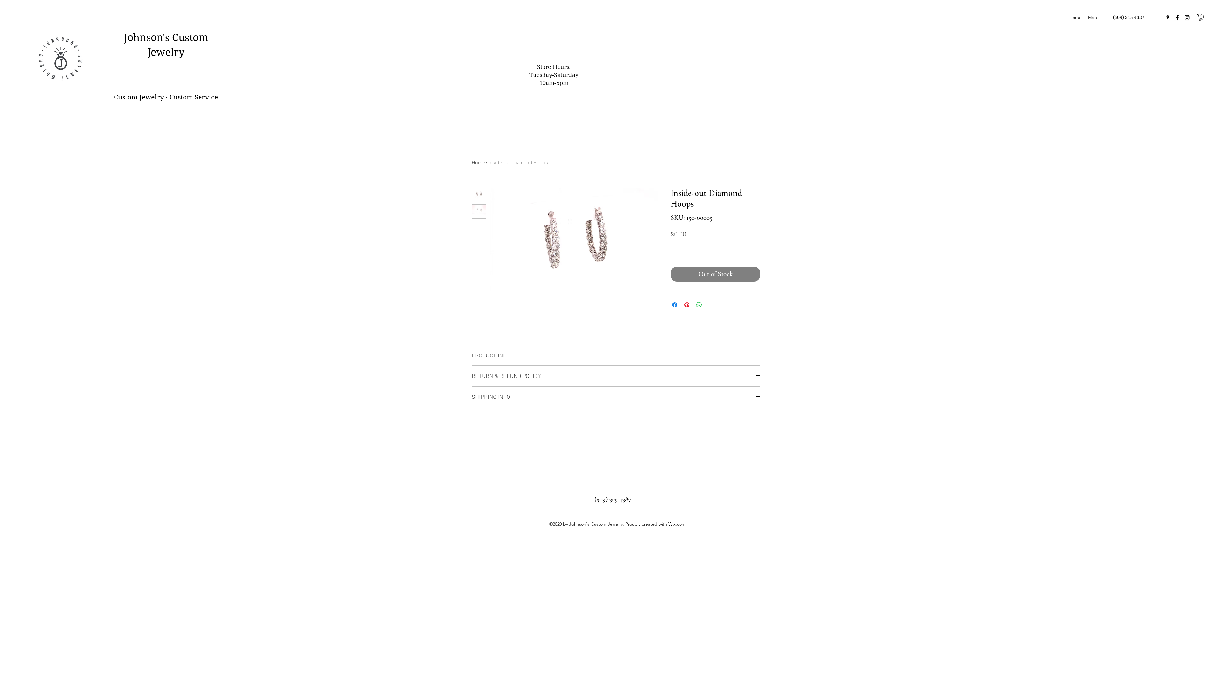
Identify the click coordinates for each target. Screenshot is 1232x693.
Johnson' (144, 37)
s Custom (186, 37)
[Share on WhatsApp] (699, 305)
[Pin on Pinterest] (687, 305)
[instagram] (1187, 17)
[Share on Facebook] (675, 305)
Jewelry (165, 52)
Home (478, 162)
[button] (1201, 17)
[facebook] (1177, 17)
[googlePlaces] (1168, 17)
